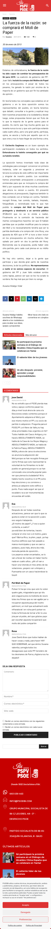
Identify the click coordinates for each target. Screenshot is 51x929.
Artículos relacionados (13, 335)
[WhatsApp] (23, 298)
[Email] (35, 298)
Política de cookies (15, 925)
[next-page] (8, 382)
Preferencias (25, 919)
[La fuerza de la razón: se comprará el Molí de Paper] (25, 770)
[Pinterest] (17, 298)
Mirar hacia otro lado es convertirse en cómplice (38, 316)
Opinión (12, 14)
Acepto (25, 905)
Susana (9, 37)
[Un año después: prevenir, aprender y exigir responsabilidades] (9, 373)
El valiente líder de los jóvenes (32, 357)
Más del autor (31, 335)
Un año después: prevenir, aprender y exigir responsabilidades (30, 373)
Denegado (25, 912)
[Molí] (25, 56)
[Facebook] (5, 298)
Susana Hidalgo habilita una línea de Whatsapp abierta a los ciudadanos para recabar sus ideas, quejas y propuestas (13, 320)
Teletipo (13, 18)
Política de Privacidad (34, 925)
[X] (11, 298)
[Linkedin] (29, 298)
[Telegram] (41, 298)
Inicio (5, 14)
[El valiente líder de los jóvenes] (9, 360)
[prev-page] (4, 382)
